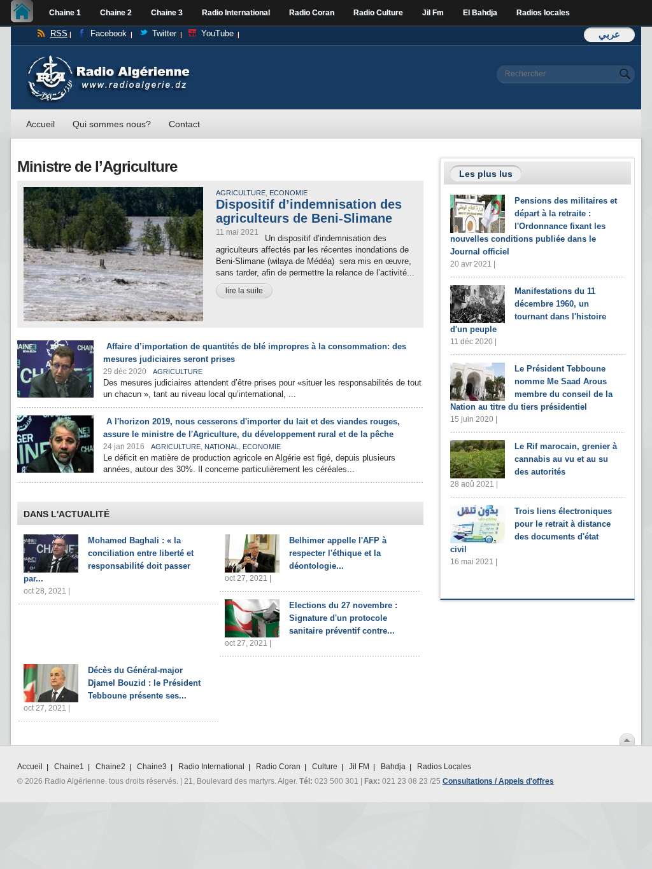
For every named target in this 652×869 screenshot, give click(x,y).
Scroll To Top (627, 739)
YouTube (217, 33)
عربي (609, 34)
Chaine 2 (116, 12)
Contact (184, 124)
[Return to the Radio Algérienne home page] (108, 58)
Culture (324, 766)
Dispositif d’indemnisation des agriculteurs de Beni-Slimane (309, 211)
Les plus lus (486, 174)
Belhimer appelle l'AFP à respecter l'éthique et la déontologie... (337, 553)
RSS (58, 33)
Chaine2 (110, 766)
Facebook (108, 33)
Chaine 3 (167, 12)
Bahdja (393, 766)
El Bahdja (480, 12)
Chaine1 (69, 766)
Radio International (236, 12)
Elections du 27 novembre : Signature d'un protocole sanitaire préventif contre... (343, 618)
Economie (288, 193)
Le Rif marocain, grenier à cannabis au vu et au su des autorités (565, 458)
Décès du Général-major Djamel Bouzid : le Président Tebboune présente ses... (144, 682)
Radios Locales (444, 766)
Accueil (25, 12)
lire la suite (244, 290)
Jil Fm (433, 12)
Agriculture (241, 193)
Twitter (164, 33)
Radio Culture (378, 12)
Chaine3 (152, 766)
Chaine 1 (65, 12)
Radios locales (543, 12)
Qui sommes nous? (112, 124)
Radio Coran (311, 12)
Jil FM (359, 766)
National (221, 446)
